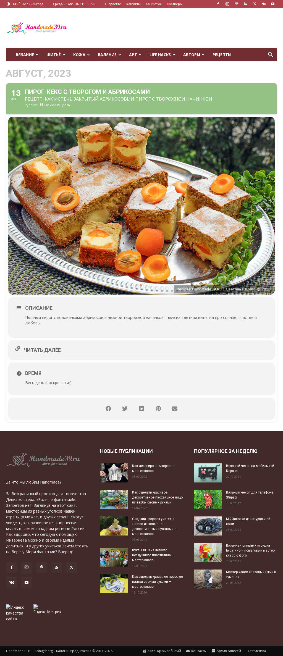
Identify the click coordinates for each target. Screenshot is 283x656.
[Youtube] (273, 4)
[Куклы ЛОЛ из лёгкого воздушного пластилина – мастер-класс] (114, 557)
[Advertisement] (176, 28)
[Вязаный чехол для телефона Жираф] (208, 499)
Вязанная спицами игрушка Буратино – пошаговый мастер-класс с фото (250, 550)
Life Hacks (160, 54)
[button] (270, 55)
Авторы (191, 54)
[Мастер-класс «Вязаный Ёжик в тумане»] (208, 579)
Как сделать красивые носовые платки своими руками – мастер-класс (157, 582)
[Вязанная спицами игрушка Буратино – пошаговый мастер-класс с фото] (208, 552)
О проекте (113, 4)
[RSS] (245, 4)
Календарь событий (164, 651)
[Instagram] (227, 4)
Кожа (79, 54)
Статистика (256, 651)
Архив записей (228, 651)
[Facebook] (218, 4)
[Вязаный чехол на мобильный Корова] (208, 472)
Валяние (107, 54)
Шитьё (53, 54)
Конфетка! (154, 4)
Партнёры (174, 4)
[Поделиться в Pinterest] (158, 409)
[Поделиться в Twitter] (125, 409)
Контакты (133, 4)
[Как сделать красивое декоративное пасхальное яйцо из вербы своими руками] (114, 499)
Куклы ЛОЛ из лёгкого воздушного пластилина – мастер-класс (153, 555)
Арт (133, 54)
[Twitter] (254, 4)
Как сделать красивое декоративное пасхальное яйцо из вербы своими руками (157, 497)
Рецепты (222, 54)
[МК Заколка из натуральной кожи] (208, 526)
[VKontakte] (264, 4)
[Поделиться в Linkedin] (141, 409)
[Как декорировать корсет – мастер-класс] (114, 472)
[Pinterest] (236, 4)
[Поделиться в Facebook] (108, 409)
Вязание (25, 54)
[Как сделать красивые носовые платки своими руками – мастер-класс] (114, 583)
